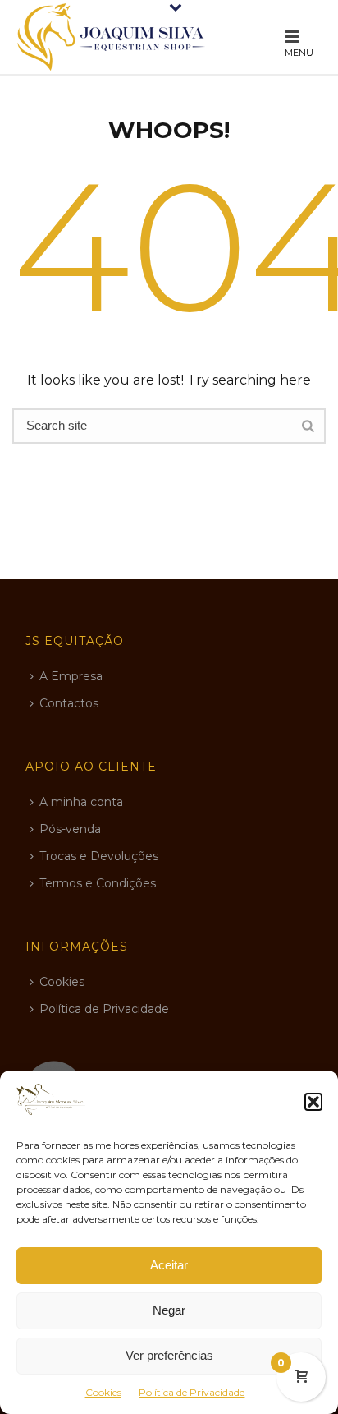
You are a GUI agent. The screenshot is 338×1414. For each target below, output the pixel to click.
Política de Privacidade (191, 1392)
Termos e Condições (97, 883)
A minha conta (81, 802)
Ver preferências (169, 1355)
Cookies (103, 1392)
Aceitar (169, 1265)
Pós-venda (70, 829)
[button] (313, 1102)
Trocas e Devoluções (98, 856)
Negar (169, 1310)
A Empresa (71, 676)
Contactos (68, 703)
